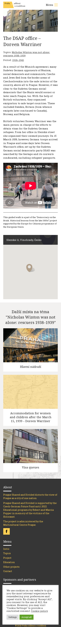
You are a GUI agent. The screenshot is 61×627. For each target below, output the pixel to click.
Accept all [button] (26, 617)
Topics (7, 553)
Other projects (11, 566)
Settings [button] (12, 617)
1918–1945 (18, 60)
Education (9, 562)
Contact (7, 571)
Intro (6, 548)
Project (7, 557)
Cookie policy (39, 611)
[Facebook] (6, 531)
